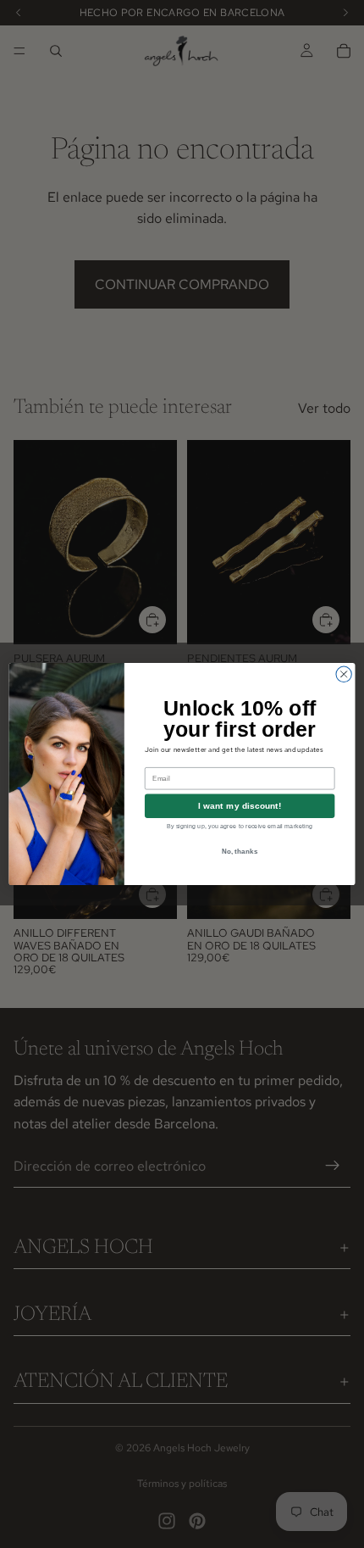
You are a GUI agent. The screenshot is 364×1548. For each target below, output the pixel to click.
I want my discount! (240, 806)
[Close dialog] (343, 674)
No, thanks (240, 851)
